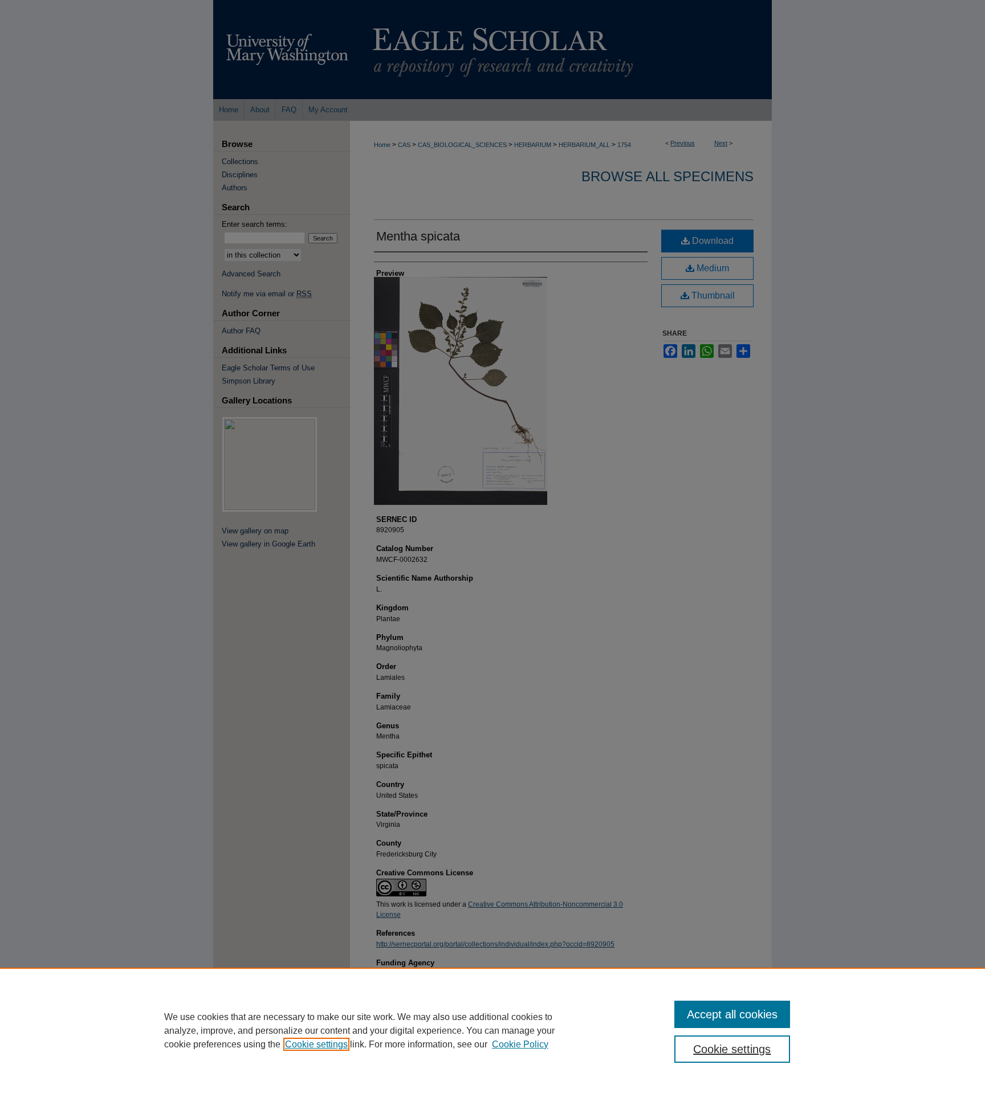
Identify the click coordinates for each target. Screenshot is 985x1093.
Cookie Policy (520, 1044)
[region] (492, 1030)
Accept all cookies (732, 1014)
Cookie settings (316, 1044)
